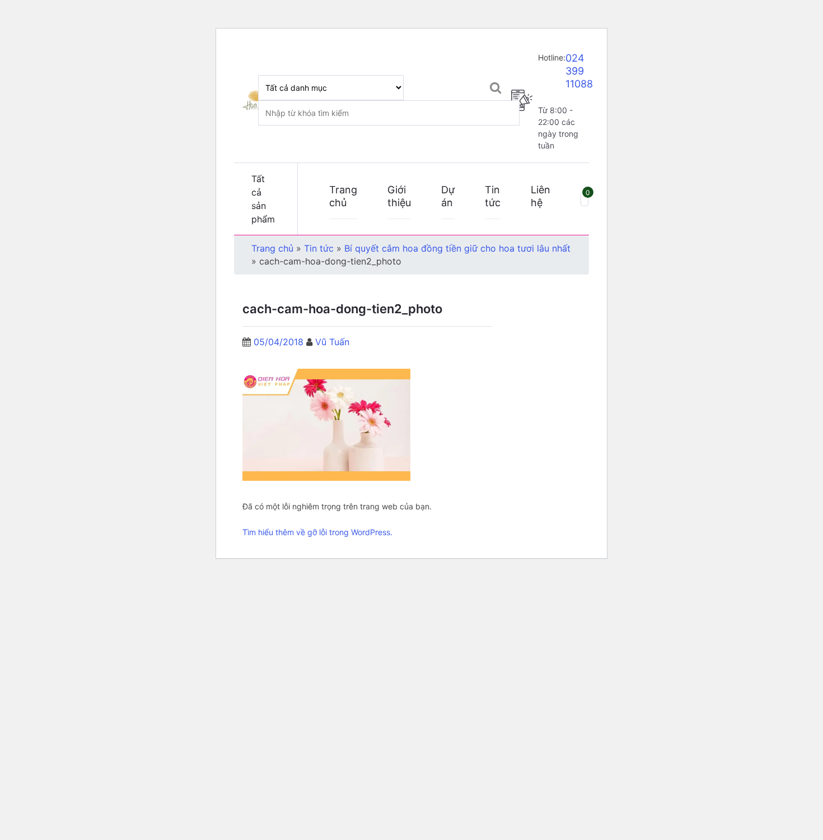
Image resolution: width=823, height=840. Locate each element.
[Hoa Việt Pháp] (254, 100)
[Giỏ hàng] (584, 198)
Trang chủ (343, 196)
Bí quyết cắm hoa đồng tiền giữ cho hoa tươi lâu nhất (457, 248)
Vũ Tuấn (332, 341)
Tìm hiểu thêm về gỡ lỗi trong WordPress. (317, 532)
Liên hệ (540, 196)
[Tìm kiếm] (495, 87)
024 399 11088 (579, 71)
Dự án (448, 196)
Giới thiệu (399, 196)
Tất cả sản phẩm (263, 199)
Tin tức (493, 196)
